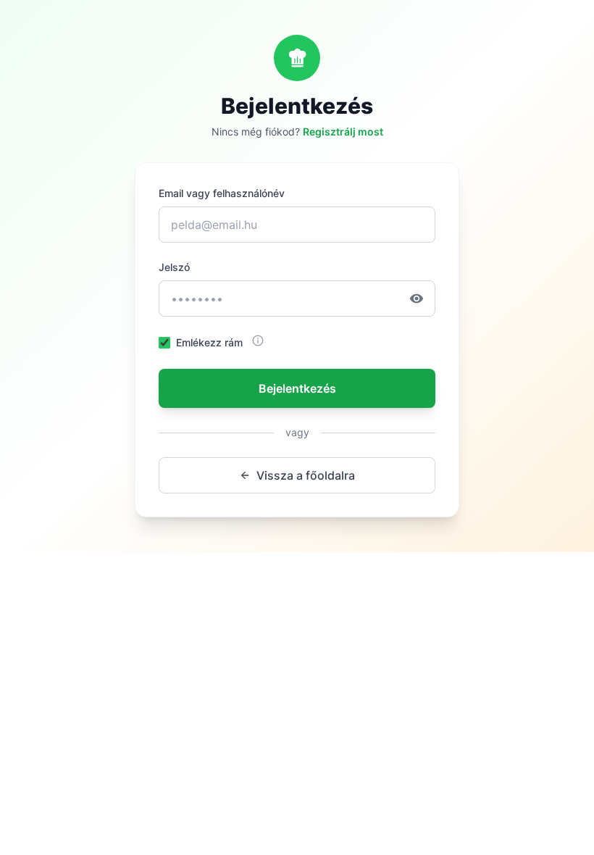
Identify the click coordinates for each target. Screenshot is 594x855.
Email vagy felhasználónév (222, 193)
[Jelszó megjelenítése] (422, 298)
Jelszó (174, 267)
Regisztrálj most (343, 131)
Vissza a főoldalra (305, 475)
